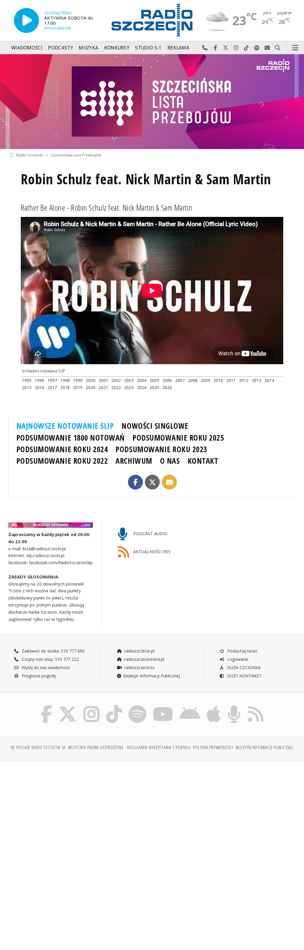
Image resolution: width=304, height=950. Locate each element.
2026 (167, 387)
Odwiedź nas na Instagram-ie (236, 48)
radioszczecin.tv (139, 667)
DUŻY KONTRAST (244, 676)
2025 (154, 387)
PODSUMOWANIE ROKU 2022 (62, 460)
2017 (52, 387)
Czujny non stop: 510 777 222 (49, 659)
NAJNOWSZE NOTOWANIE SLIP (65, 425)
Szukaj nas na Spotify (257, 48)
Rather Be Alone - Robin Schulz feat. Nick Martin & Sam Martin (106, 207)
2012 (243, 380)
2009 (205, 380)
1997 (52, 380)
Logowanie (237, 659)
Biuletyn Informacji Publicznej (151, 676)
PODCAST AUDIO (149, 533)
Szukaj (278, 48)
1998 (65, 380)
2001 (103, 380)
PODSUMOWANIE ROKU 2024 (62, 449)
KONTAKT (203, 460)
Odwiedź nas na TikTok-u (246, 48)
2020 (90, 387)
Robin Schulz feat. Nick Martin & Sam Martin (146, 179)
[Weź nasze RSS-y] (255, 706)
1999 (78, 380)
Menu (295, 48)
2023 (129, 387)
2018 (65, 387)
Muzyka (88, 48)
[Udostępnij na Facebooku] (135, 482)
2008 (192, 380)
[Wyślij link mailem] (169, 482)
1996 (39, 380)
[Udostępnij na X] (152, 482)
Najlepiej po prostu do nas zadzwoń (205, 48)
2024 (141, 387)
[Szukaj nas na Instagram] (91, 706)
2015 (26, 387)
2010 (218, 380)
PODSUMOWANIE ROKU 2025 (178, 437)
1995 (26, 380)
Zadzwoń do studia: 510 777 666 (52, 651)
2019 (78, 387)
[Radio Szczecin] (152, 20)
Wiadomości (26, 48)
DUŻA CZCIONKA (243, 667)
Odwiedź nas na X (226, 48)
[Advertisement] (79, 811)
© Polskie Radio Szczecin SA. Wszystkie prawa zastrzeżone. (68, 747)
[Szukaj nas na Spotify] (137, 706)
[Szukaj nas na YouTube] (163, 706)
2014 (269, 380)
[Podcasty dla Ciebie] (234, 706)
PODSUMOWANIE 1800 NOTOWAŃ (70, 437)
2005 (154, 380)
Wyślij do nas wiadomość (267, 48)
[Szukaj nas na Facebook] (46, 706)
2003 (129, 380)
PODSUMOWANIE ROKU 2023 (161, 449)
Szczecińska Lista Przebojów (75, 155)
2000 (90, 380)
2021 (103, 387)
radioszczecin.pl (138, 651)
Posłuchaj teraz (241, 651)
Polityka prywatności (213, 747)
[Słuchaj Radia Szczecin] (26, 20)
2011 (231, 380)
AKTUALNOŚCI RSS (151, 551)
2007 (180, 380)
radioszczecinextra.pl (143, 659)
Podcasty (60, 48)
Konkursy (116, 48)
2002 (116, 380)
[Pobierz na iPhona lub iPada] (213, 706)
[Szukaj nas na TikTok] (114, 706)
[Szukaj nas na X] (67, 706)
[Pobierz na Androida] (189, 706)
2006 (167, 380)
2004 (141, 380)
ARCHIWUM (133, 460)
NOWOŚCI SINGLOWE (154, 425)
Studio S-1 (148, 48)
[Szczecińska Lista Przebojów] (152, 101)
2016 (39, 387)
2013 (256, 380)
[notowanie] (50, 525)
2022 (116, 387)
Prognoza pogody (38, 676)
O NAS (170, 460)
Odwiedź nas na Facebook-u (215, 48)
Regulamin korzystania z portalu (159, 747)
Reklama (178, 48)
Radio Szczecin (29, 155)
